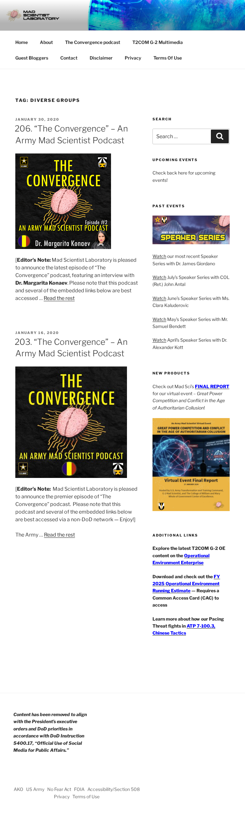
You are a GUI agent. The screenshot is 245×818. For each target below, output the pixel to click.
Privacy (133, 57)
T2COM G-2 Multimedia (157, 42)
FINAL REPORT (212, 386)
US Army (35, 789)
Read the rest (59, 298)
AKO (18, 789)
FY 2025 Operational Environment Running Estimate (186, 584)
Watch (159, 256)
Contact (69, 57)
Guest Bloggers (31, 57)
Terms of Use (86, 796)
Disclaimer (101, 57)
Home (21, 42)
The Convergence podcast (92, 42)
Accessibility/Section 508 (113, 789)
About (46, 42)
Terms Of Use (167, 57)
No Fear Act (59, 789)
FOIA (79, 789)
